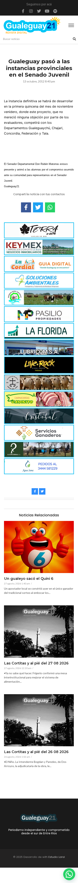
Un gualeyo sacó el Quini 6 (28, 579)
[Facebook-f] (23, 11)
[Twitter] (39, 11)
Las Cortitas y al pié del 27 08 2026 (36, 663)
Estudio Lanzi (56, 857)
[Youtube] (47, 11)
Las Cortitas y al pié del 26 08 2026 (36, 752)
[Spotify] (55, 11)
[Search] (74, 39)
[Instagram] (31, 11)
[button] (69, 874)
